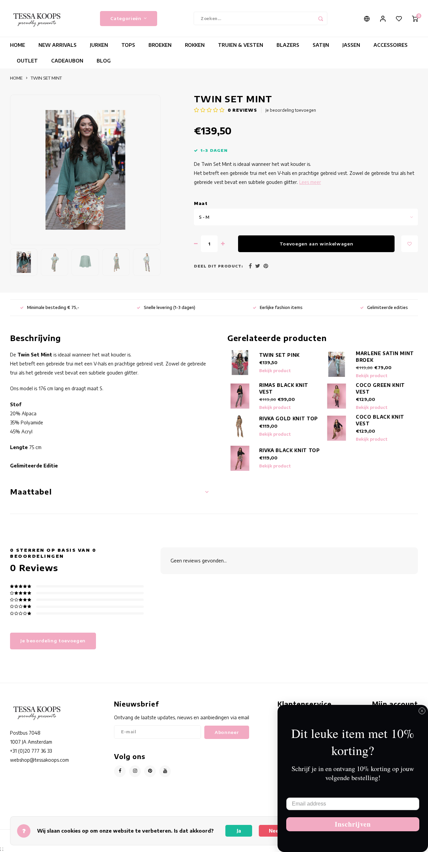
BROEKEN (160, 45)
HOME (17, 45)
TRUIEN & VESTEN (240, 45)
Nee (274, 831)
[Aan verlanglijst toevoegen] (409, 243)
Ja (239, 831)
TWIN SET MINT (46, 78)
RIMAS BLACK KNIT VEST (284, 388)
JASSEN (351, 45)
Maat (201, 203)
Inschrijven (353, 824)
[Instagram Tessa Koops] (135, 771)
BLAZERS (288, 45)
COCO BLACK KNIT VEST (380, 420)
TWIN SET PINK (279, 355)
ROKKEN (195, 45)
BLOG (104, 61)
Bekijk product (275, 370)
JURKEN (99, 45)
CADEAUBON (67, 61)
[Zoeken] (320, 18)
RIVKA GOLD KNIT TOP (288, 418)
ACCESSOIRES (390, 45)
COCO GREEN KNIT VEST (380, 388)
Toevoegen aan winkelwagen (316, 243)
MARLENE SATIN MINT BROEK (385, 356)
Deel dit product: (218, 266)
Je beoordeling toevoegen (290, 110)
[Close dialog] (422, 711)
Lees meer (310, 182)
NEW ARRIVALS (57, 45)
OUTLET (27, 61)
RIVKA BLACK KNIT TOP (289, 450)
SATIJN (321, 45)
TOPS (128, 45)
